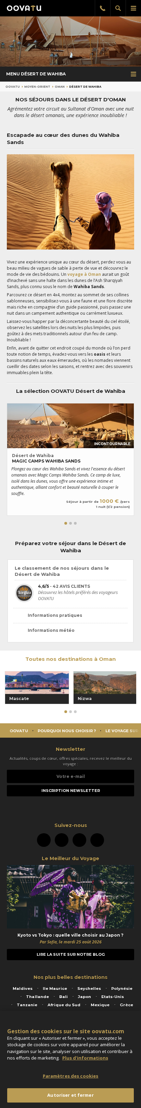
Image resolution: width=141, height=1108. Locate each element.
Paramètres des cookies (71, 1076)
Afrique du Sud (64, 1005)
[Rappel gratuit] (102, 8)
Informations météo (51, 630)
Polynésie (121, 988)
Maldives (23, 988)
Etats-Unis (112, 996)
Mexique (100, 1005)
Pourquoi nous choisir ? (67, 730)
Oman (60, 86)
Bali (63, 996)
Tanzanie (27, 1005)
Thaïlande (37, 996)
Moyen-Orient (37, 86)
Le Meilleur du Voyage (70, 858)
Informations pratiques (55, 615)
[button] (65, 523)
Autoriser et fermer (70, 1095)
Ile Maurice (55, 988)
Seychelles (89, 988)
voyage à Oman (84, 274)
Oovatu (12, 86)
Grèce (126, 1005)
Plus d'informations (85, 1058)
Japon (84, 996)
